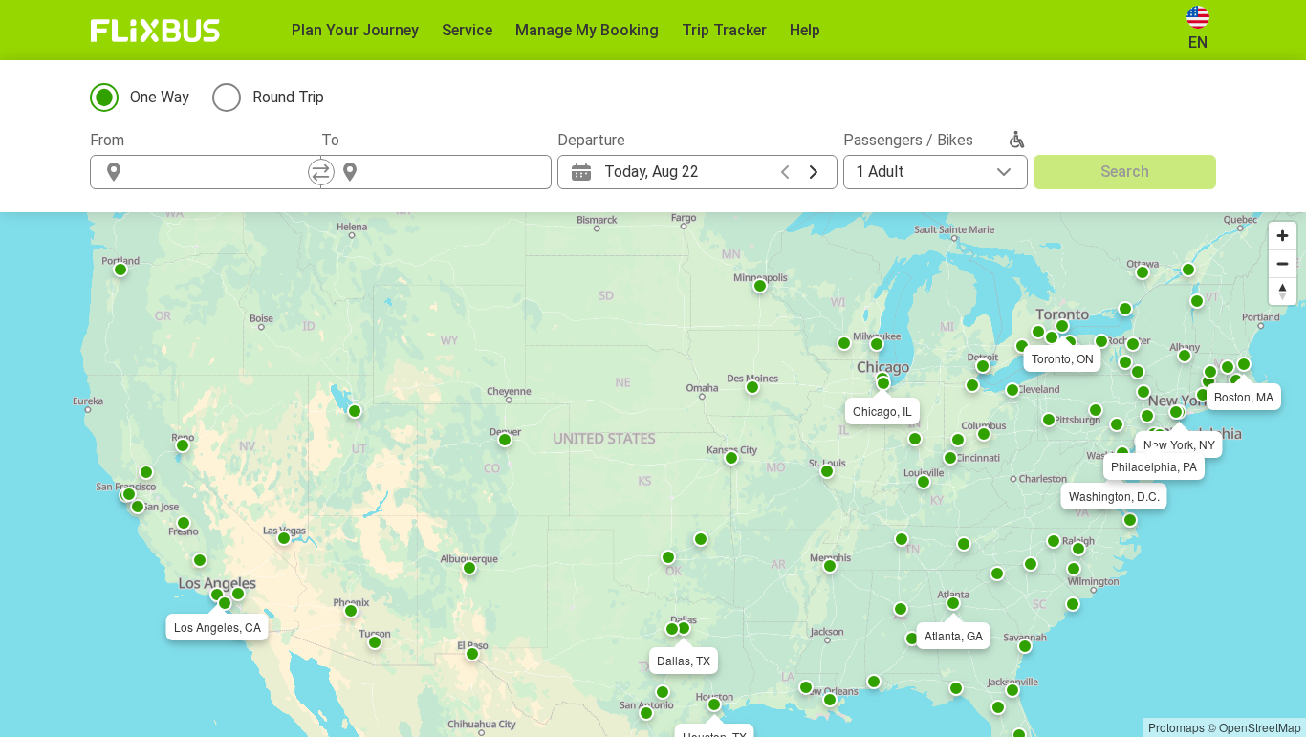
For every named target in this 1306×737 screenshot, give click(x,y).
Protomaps (1176, 727)
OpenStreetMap (1260, 727)
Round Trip (288, 97)
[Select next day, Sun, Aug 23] (813, 172)
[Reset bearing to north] (1282, 291)
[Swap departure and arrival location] (321, 172)
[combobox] (223, 172)
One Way (159, 97)
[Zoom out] (1282, 263)
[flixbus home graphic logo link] (155, 30)
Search (1124, 172)
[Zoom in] (1282, 235)
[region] (653, 474)
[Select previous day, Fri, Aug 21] (784, 172)
